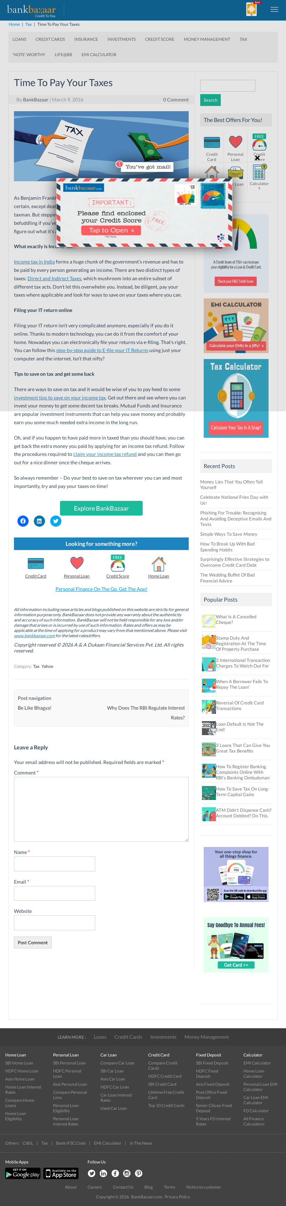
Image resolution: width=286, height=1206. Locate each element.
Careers (95, 1187)
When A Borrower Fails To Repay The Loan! (242, 684)
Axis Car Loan (112, 1079)
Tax (36, 666)
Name (22, 852)
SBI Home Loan (19, 1063)
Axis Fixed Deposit (212, 1084)
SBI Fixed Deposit (212, 1063)
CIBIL (28, 1143)
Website (23, 911)
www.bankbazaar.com (34, 635)
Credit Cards (128, 1037)
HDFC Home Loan (21, 1071)
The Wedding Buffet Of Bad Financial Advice (227, 577)
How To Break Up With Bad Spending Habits (227, 546)
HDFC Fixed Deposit (207, 1073)
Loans (100, 1037)
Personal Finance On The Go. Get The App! (101, 589)
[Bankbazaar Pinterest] (139, 1173)
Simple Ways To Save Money (228, 534)
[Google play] (23, 1177)
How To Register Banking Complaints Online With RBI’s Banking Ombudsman (243, 772)
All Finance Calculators (253, 1121)
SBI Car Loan (112, 1071)
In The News (141, 1143)
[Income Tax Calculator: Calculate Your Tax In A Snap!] (236, 439)
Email (21, 882)
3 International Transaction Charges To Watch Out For (243, 663)
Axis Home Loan (20, 1079)
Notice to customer (203, 1187)
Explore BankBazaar (101, 508)
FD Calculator (256, 1110)
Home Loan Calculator (253, 1073)
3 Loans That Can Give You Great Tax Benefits (243, 748)
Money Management (207, 1037)
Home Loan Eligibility (15, 1116)
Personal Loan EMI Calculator (260, 1087)
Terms (169, 1187)
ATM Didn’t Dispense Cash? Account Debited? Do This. (243, 812)
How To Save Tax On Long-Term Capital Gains (243, 791)
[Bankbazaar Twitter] (91, 1173)
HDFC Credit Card (165, 1076)
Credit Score (117, 576)
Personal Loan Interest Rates (66, 1121)
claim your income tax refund (105, 454)
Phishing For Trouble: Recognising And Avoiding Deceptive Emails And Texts (235, 518)
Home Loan (158, 576)
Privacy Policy (177, 1196)
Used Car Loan (113, 1108)
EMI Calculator (257, 1063)
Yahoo (47, 666)
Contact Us (123, 1187)
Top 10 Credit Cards (166, 1105)
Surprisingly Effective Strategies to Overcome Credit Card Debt (234, 562)
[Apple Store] (60, 1177)
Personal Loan (77, 576)
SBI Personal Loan (69, 1063)
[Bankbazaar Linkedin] (103, 1173)
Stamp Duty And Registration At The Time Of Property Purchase (241, 643)
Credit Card (35, 576)
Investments (163, 1037)
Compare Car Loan (117, 1063)
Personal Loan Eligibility (66, 1108)
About (70, 1187)
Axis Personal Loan (70, 1084)
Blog (148, 1187)
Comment (26, 773)
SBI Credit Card (162, 1084)
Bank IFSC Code (70, 1143)
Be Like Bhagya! (35, 708)
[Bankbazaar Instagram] (127, 1173)
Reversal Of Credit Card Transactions (240, 705)
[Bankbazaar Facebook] (115, 1173)
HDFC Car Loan (114, 1087)
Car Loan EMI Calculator (255, 1100)
